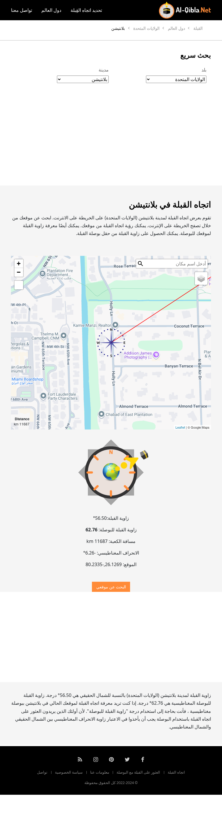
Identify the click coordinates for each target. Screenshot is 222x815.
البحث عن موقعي (111, 587)
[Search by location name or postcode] (140, 263)
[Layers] (201, 278)
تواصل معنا (21, 10)
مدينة (104, 70)
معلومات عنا (99, 772)
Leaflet (180, 427)
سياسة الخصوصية (69, 772)
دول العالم (51, 10)
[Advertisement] (111, 140)
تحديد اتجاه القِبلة (86, 10)
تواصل (42, 772)
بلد (203, 70)
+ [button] (19, 263)
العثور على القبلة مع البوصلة (138, 772)
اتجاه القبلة (176, 772)
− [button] (19, 272)
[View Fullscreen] (18, 285)
